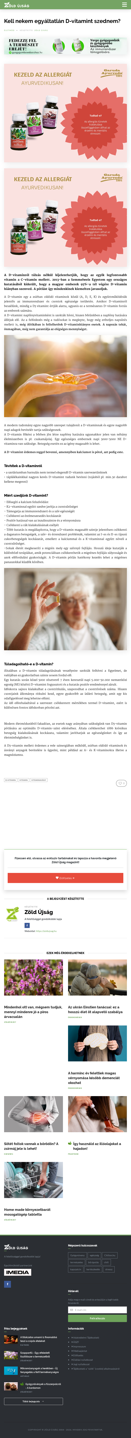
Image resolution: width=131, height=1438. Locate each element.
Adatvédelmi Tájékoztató (86, 1337)
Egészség (8, 1154)
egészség (94, 1255)
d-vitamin (10, 780)
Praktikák (73, 1154)
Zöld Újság (41, 30)
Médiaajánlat (80, 1350)
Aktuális (24, 1376)
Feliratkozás (97, 1318)
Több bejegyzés (31, 1401)
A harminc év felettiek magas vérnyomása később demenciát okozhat (94, 1078)
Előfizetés (66, 878)
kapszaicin (75, 1269)
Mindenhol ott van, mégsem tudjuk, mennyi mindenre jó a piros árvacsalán (33, 1012)
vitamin (23, 780)
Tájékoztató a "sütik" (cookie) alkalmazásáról (96, 1368)
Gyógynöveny (77, 1255)
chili (106, 1262)
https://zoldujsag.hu (46, 931)
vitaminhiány (38, 780)
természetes (76, 1262)
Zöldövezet (10, 1022)
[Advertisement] (65, 817)
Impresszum (79, 1346)
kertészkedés (93, 1269)
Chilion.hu (109, 1255)
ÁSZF (76, 1342)
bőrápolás (93, 1262)
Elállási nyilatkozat (83, 1359)
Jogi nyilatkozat (81, 1364)
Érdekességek (75, 1017)
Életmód (9, 30)
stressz (108, 1269)
